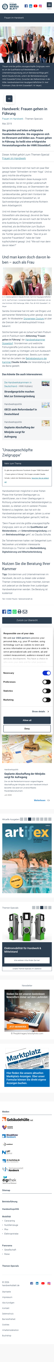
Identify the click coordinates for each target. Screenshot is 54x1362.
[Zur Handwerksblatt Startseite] (10, 6)
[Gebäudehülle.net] (27, 1119)
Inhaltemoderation (10, 1330)
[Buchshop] (27, 1161)
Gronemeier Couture (33, 318)
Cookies (5, 1324)
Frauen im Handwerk (14, 17)
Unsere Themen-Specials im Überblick (27, 969)
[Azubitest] (27, 1144)
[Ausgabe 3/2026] (27, 858)
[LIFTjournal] (27, 1153)
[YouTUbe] (35, 6)
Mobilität (6, 1216)
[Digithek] (27, 1180)
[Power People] (27, 1127)
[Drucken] (20, 612)
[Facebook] (26, 6)
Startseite (6, 1292)
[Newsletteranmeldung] (27, 1011)
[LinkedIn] (30, 6)
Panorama (7, 1245)
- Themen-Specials (22, 118)
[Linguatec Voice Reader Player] (9, 98)
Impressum (7, 1297)
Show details (38, 711)
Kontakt (5, 1308)
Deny (27, 728)
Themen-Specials (10, 1266)
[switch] (46, 682)
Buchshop (6, 1335)
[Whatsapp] (15, 611)
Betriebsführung (9, 1201)
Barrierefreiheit (8, 1319)
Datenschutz (8, 1314)
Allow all (27, 720)
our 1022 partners (21, 638)
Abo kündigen (8, 1303)
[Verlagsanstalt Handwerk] (27, 1169)
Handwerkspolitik (10, 1209)
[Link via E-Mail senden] (25, 611)
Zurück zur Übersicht (27, 620)
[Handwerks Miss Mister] (27, 1136)
